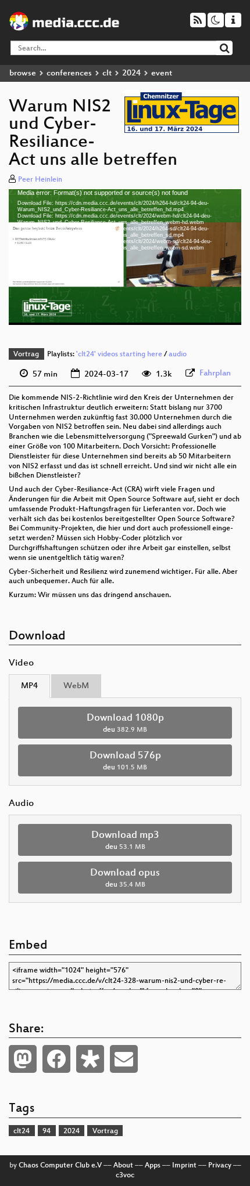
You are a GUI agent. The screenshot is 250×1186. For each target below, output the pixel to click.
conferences (69, 73)
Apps (152, 1166)
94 (46, 1131)
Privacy (219, 1166)
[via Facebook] (56, 1059)
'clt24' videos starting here (119, 354)
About (123, 1166)
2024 (131, 73)
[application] (125, 257)
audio (178, 354)
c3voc (125, 1175)
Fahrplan (215, 373)
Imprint (184, 1166)
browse (22, 73)
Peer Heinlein (40, 180)
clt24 (21, 1131)
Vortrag (26, 354)
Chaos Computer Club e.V (60, 1166)
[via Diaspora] (90, 1059)
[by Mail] (124, 1059)
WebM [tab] (76, 686)
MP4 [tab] (29, 686)
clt (107, 73)
